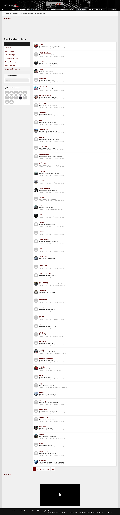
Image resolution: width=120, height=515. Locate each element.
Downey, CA (64, 284)
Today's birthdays (11, 62)
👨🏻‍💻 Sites (71, 10)
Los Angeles (54, 241)
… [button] (43, 469)
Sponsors (58, 512)
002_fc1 (42, 367)
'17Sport (42, 121)
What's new (24, 10)
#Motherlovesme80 (46, 87)
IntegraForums (50, 10)
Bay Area (50, 207)
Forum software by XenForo (18, 511)
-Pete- (41, 231)
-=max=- (42, 197)
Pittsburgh (54, 97)
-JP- (41, 206)
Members (83, 10)
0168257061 (43, 418)
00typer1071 (43, 409)
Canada (53, 275)
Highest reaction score (12, 58)
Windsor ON (54, 301)
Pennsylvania (55, 165)
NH (52, 89)
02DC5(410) (43, 460)
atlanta (53, 224)
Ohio (52, 80)
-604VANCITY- (45, 189)
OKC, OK (50, 428)
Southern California (56, 156)
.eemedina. (43, 282)
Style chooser (51, 512)
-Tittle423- (43, 257)
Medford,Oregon (53, 63)
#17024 (42, 61)
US (52, 114)
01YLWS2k (43, 426)
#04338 (42, 45)
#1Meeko (42, 78)
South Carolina (55, 139)
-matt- (42, 223)
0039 (41, 376)
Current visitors (27, 13)
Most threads (9, 51)
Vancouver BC (52, 335)
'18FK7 (41, 138)
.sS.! (40, 325)
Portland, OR (54, 403)
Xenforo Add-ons (41, 511)
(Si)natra (42, 163)
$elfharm (42, 112)
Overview (8, 47)
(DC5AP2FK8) (44, 155)
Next (52, 469)
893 (48, 469)
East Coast (53, 394)
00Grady (42, 401)
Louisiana (53, 199)
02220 (41, 435)
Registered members (12, 13)
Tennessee (51, 258)
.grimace (42, 291)
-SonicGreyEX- (44, 240)
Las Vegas (54, 318)
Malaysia (53, 420)
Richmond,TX (56, 46)
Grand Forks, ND (52, 131)
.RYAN (41, 316)
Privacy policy (91, 512)
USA (53, 386)
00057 (41, 350)
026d (41, 443)
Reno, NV (54, 292)
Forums (12, 10)
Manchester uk (55, 233)
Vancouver (54, 190)
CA (52, 343)
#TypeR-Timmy (45, 95)
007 (40, 384)
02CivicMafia (44, 452)
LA (51, 377)
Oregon (53, 216)
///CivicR (42, 333)
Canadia (53, 123)
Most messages (10, 55)
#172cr (42, 70)
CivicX (62, 10)
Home (101, 512)
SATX (53, 352)
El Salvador (54, 106)
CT (52, 445)
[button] (36, 9)
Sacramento (52, 369)
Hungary (53, 326)
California (54, 55)
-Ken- (41, 214)
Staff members (10, 65)
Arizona (53, 148)
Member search (41, 13)
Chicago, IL (54, 182)
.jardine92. (43, 299)
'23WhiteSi (43, 146)
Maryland (61, 462)
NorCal (53, 309)
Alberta (54, 437)
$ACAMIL (42, 104)
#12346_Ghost (45, 53)
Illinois (52, 250)
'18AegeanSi (43, 129)
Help (97, 512)
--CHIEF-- (43, 172)
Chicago (54, 411)
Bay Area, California (53, 173)
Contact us (65, 512)
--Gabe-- (43, 180)
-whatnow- (43, 265)
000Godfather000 (46, 359)
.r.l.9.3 (41, 308)
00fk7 (41, 392)
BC (52, 360)
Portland (50, 72)
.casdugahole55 (45, 274)
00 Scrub (42, 342)
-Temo (41, 248)
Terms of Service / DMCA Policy (78, 512)
